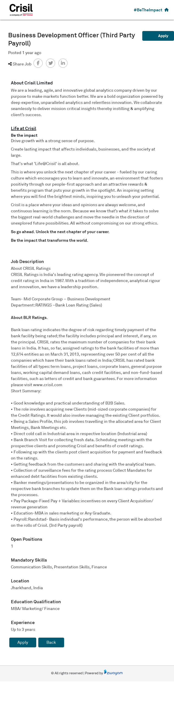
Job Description (27, 261)
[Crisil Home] (166, 10)
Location (20, 581)
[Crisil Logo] (21, 9)
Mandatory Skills (29, 560)
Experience (23, 622)
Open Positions (26, 539)
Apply (163, 35)
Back (51, 642)
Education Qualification (36, 602)
